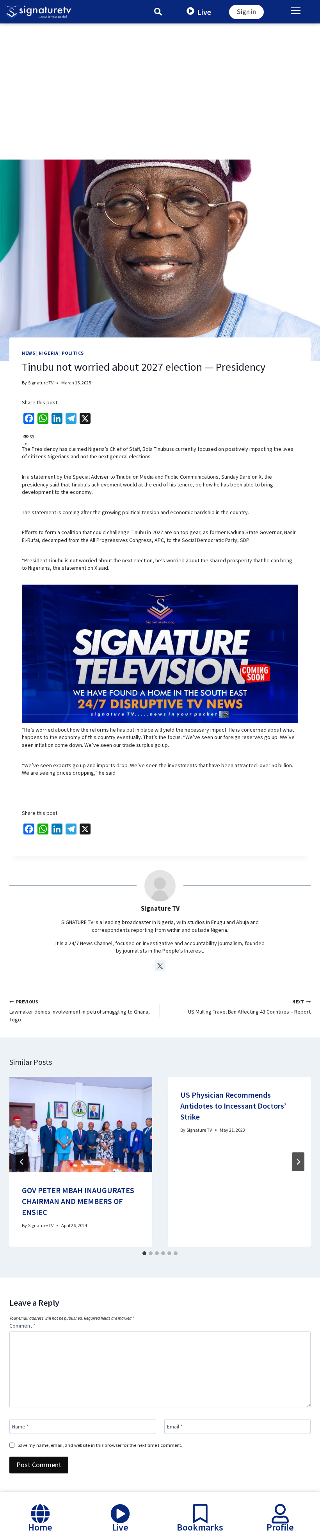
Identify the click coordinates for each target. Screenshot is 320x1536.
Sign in (246, 11)
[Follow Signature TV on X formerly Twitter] (160, 965)
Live (204, 12)
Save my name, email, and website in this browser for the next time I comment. (100, 1445)
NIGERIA (48, 353)
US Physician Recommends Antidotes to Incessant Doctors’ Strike (233, 1105)
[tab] (144, 1253)
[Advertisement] (160, 82)
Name (20, 1426)
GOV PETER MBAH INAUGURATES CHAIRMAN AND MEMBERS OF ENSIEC (78, 1201)
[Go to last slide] (22, 1161)
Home (40, 1527)
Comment (22, 1325)
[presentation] (80, 1124)
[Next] (298, 1161)
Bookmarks (200, 1527)
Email (175, 1426)
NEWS (28, 353)
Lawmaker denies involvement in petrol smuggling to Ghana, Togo (79, 1011)
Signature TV (40, 383)
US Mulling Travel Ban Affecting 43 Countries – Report (249, 1007)
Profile (280, 1527)
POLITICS (73, 353)
